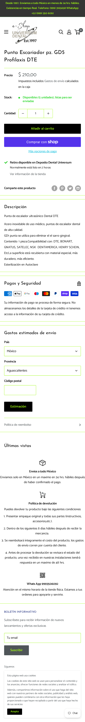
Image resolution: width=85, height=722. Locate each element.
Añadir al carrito (42, 128)
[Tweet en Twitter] (70, 188)
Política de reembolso (17, 424)
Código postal (12, 381)
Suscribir (16, 650)
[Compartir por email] (78, 188)
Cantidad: (10, 113)
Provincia (10, 361)
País (6, 342)
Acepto (15, 711)
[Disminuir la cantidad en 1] (23, 113)
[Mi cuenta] (69, 32)
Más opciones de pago (42, 151)
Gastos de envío (54, 81)
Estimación (18, 406)
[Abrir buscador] (61, 32)
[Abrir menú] (6, 31)
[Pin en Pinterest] (62, 188)
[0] (77, 32)
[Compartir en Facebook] (54, 188)
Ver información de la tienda (28, 174)
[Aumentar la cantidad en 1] (48, 113)
